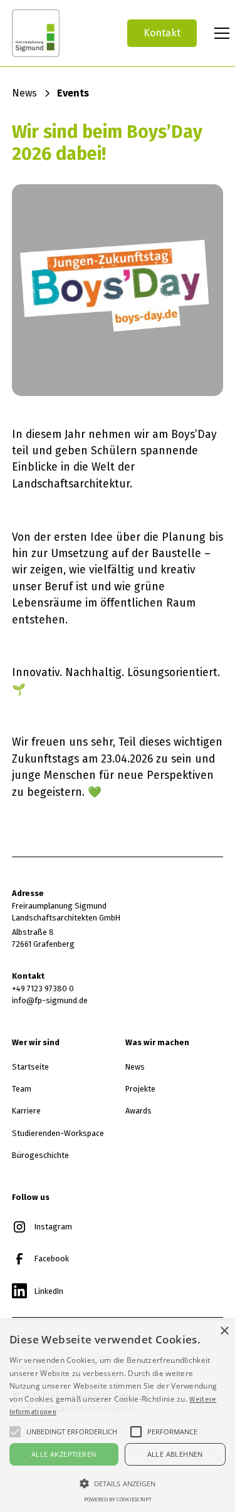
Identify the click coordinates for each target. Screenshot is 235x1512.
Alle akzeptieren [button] (63, 1454)
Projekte (140, 1088)
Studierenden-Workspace (58, 1133)
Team (21, 1088)
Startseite (30, 1066)
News (135, 1066)
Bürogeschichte (40, 1155)
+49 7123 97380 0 (43, 988)
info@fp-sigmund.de (50, 1000)
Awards (138, 1110)
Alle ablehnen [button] (175, 1454)
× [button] (224, 1331)
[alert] (117, 1416)
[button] (219, 33)
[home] (59, 33)
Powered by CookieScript (118, 1499)
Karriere (26, 1110)
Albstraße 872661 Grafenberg (43, 938)
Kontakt (162, 33)
